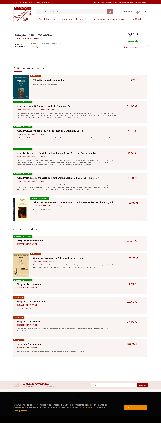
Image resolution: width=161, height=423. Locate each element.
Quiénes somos (18, 2)
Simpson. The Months (28, 321)
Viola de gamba (36, 47)
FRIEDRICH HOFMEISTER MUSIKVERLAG (45, 44)
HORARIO (36, 2)
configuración (20, 411)
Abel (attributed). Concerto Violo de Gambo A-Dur (44, 106)
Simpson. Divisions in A (29, 284)
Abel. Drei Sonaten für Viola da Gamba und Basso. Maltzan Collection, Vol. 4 (74, 202)
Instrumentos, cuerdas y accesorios (109, 19)
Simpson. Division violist (30, 240)
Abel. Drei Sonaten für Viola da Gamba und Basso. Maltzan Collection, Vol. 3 (58, 177)
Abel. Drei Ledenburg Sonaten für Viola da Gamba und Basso (50, 130)
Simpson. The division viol (31, 301)
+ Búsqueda (46, 2)
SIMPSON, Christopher (27, 38)
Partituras (81, 19)
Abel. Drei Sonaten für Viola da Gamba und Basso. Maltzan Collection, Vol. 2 (58, 153)
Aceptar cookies (135, 408)
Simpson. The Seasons (29, 344)
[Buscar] (110, 11)
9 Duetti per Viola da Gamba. (48, 80)
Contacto (28, 2)
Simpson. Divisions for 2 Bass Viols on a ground (58, 258)
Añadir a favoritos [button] (133, 47)
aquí (90, 408)
